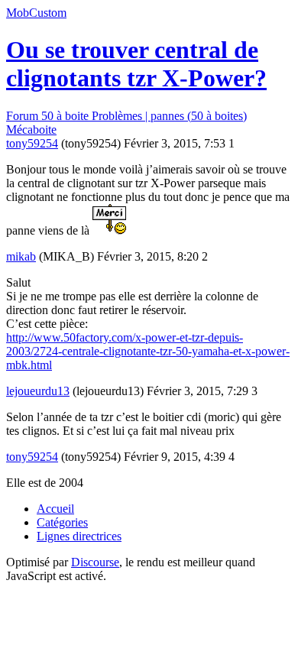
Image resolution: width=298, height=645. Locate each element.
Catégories (62, 522)
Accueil (55, 508)
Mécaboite (31, 129)
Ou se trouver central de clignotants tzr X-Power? (136, 64)
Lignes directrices (79, 536)
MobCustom (36, 12)
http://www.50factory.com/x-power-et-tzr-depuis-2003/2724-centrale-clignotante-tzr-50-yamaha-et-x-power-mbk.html (148, 351)
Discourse (95, 562)
